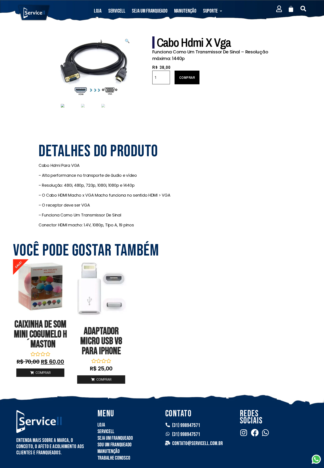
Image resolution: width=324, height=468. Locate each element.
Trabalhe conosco (113, 458)
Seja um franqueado (149, 11)
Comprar (187, 77)
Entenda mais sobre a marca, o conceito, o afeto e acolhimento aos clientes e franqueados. (50, 446)
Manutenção (185, 11)
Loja (98, 11)
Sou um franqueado (114, 445)
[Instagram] (244, 432)
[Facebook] (255, 432)
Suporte (210, 11)
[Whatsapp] (265, 432)
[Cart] (291, 9)
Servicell (116, 11)
